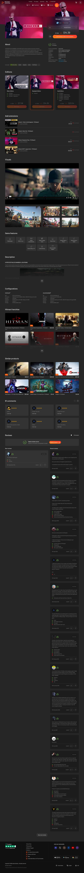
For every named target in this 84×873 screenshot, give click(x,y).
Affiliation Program (30, 848)
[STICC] (54, 809)
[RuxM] (54, 497)
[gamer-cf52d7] (34, 421)
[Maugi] (54, 754)
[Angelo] (9, 421)
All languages (76, 435)
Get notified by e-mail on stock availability (65, 36)
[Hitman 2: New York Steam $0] (11, 132)
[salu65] (54, 454)
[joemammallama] (34, 408)
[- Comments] (75, 401)
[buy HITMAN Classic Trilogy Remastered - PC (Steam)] (16, 319)
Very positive (61, 59)
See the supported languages (64, 50)
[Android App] (66, 857)
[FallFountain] (54, 560)
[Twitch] (77, 847)
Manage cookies (8, 865)
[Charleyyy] (9, 454)
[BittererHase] (54, 637)
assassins (24, 64)
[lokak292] (54, 529)
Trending (30, 1)
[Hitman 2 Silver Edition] (16, 92)
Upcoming (42, 1)
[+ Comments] (78, 401)
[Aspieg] (54, 586)
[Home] (6, 2)
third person (34, 64)
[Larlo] (9, 408)
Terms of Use (28, 844)
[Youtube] (73, 847)
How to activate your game (64, 51)
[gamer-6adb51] (59, 421)
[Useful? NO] (45, 465)
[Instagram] (64, 847)
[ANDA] (54, 718)
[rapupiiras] (54, 694)
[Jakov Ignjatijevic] (54, 667)
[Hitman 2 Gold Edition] (67, 87)
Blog (47, 1)
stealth (20, 64)
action (29, 64)
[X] (60, 847)
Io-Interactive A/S (62, 54)
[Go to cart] (76, 2)
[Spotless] (54, 477)
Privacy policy (29, 846)
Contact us (28, 850)
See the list (61, 48)
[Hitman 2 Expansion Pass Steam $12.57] (11, 140)
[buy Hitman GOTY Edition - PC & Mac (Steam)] (67, 319)
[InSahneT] (54, 778)
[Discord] (55, 847)
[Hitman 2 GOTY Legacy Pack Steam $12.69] (11, 149)
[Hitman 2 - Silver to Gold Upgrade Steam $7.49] (11, 123)
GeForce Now (14, 64)
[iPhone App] (57, 857)
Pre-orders (36, 1)
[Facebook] (68, 847)
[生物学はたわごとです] (54, 738)
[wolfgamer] (54, 610)
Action (60, 58)
